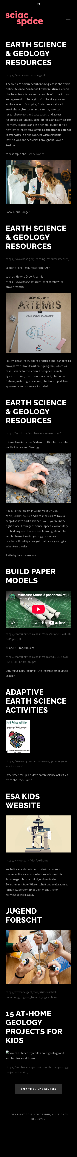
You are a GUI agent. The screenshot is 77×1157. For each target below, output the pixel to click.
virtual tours (22, 516)
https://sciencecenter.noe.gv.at (25, 75)
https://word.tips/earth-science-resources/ (33, 433)
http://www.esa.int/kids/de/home (27, 860)
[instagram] (39, 3)
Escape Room (35, 154)
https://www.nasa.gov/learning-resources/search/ (38, 259)
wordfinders (29, 531)
